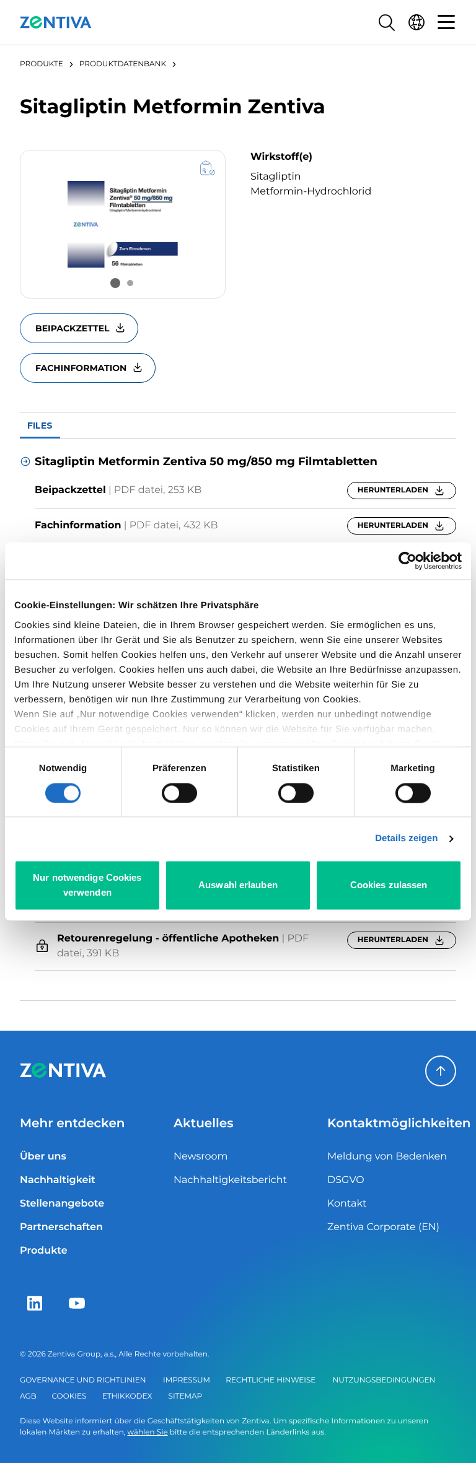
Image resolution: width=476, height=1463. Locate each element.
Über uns (43, 1157)
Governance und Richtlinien (83, 1380)
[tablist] (238, 426)
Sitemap (186, 1396)
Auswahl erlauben (238, 885)
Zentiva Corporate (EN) (383, 1227)
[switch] (179, 793)
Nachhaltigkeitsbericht (230, 1180)
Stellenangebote (62, 1204)
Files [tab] (40, 425)
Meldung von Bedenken (387, 1157)
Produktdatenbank (122, 64)
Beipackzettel (72, 328)
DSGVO (345, 1180)
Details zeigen (406, 838)
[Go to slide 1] (115, 283)
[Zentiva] (56, 22)
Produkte (41, 64)
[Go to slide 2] (130, 283)
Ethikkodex (127, 1396)
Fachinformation (80, 367)
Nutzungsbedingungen (384, 1380)
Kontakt (347, 1204)
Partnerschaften (61, 1227)
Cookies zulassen (389, 885)
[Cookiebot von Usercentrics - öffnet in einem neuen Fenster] (407, 560)
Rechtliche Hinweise (270, 1380)
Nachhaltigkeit (57, 1180)
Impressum (186, 1380)
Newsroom (201, 1157)
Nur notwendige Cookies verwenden (87, 885)
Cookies (69, 1396)
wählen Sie (148, 1432)
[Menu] (446, 22)
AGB (28, 1396)
